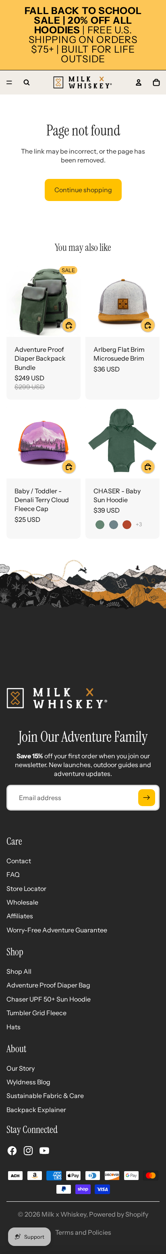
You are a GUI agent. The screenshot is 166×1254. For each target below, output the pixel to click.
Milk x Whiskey (64, 1214)
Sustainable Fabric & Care (45, 1096)
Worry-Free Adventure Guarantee (56, 930)
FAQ (13, 874)
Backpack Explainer (36, 1110)
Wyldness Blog (28, 1082)
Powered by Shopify (118, 1214)
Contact (18, 861)
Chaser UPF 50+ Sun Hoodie (48, 999)
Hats (13, 1027)
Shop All (18, 971)
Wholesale (22, 902)
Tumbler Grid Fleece (36, 1013)
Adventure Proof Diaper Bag (48, 985)
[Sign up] (146, 797)
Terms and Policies (83, 1232)
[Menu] (9, 82)
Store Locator (26, 889)
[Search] (26, 82)
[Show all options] (139, 524)
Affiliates (19, 916)
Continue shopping (83, 190)
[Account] (138, 82)
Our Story (20, 1068)
